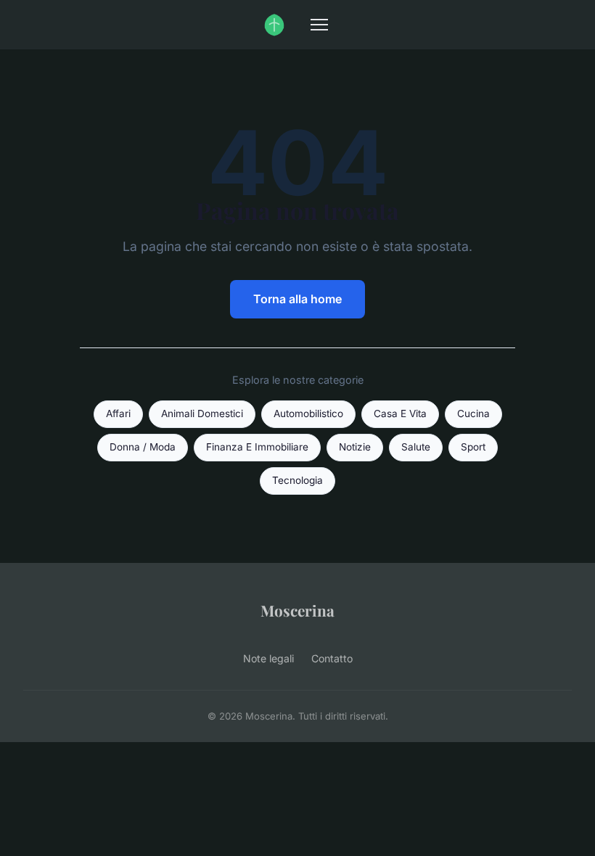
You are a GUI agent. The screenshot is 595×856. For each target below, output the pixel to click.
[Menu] (319, 24)
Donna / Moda (143, 447)
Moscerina (297, 610)
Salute (415, 447)
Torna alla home (297, 299)
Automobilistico (308, 413)
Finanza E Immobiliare (257, 447)
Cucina (473, 413)
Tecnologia (297, 480)
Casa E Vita (400, 413)
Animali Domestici (202, 413)
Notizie (355, 447)
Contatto (332, 658)
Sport (473, 447)
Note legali (268, 658)
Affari (118, 413)
